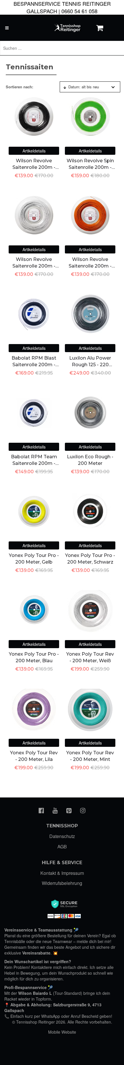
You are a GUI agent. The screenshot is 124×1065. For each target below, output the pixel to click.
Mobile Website (62, 1032)
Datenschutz (62, 836)
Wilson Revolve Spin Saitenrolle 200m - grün (90, 167)
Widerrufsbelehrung (62, 883)
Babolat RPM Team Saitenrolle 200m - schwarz (34, 463)
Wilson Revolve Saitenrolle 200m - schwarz (33, 167)
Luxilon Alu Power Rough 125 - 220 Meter (90, 364)
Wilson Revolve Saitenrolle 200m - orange (90, 266)
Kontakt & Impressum (62, 873)
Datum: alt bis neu (83, 86)
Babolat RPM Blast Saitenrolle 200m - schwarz (34, 364)
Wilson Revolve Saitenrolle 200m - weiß (33, 266)
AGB (62, 846)
